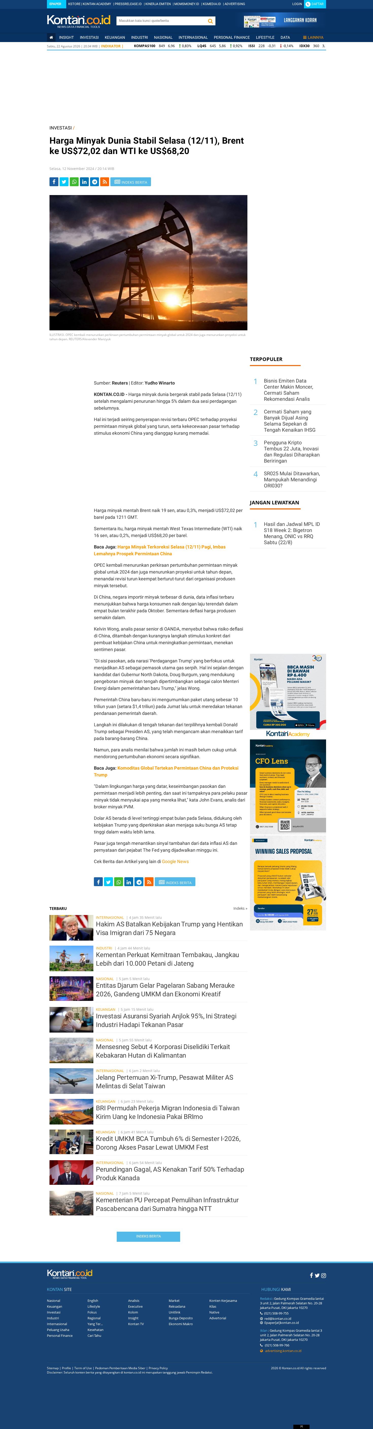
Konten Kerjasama (223, 1300)
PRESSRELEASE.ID (128, 4)
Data (285, 37)
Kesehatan (96, 1329)
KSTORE (74, 4)
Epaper (55, 4)
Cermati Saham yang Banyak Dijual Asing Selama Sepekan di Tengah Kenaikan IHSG (290, 421)
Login (297, 4)
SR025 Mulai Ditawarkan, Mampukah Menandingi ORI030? (292, 479)
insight (66, 37)
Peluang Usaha (58, 1329)
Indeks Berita (148, 1236)
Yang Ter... (95, 1324)
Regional (94, 1318)
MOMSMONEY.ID (186, 4)
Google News (175, 861)
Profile (66, 1368)
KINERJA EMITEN (158, 4)
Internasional (193, 37)
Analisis (133, 1300)
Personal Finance (232, 37)
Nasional (163, 37)
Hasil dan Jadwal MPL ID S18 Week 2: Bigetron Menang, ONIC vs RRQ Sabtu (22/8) (292, 533)
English (93, 1300)
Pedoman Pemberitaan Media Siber (120, 1368)
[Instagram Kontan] (323, 1275)
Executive (135, 1306)
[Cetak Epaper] (280, 26)
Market (174, 1300)
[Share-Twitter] (64, 181)
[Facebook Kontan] (311, 1275)
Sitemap (53, 1368)
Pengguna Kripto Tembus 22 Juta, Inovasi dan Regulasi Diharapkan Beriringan (292, 452)
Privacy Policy (158, 1368)
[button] (210, 20)
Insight (133, 1318)
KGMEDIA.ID (212, 4)
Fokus (92, 1312)
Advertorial (217, 1318)
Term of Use (83, 1368)
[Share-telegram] (94, 181)
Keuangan (115, 37)
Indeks (240, 908)
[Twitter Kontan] (317, 1275)
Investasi (89, 37)
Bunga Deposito (181, 1318)
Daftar (318, 4)
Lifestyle (265, 37)
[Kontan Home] (51, 37)
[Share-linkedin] (84, 181)
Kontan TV (136, 1324)
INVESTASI (60, 127)
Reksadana (177, 1306)
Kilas (212, 1306)
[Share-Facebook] (53, 181)
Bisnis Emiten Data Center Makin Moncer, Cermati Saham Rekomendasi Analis (288, 390)
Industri (139, 37)
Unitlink (174, 1312)
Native (214, 1312)
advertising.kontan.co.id (282, 1350)
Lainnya (316, 37)
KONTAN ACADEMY (97, 4)
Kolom (133, 1312)
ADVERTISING (235, 4)
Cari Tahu (94, 1335)
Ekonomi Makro (181, 1324)
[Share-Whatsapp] (74, 181)
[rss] (104, 181)
